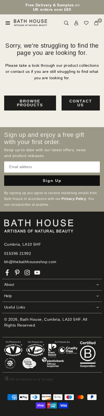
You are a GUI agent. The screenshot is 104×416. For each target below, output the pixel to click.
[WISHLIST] (86, 23)
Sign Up (52, 180)
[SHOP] (8, 23)
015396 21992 (17, 253)
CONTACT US (80, 103)
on (53, 7)
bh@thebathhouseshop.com (30, 262)
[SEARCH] (66, 23)
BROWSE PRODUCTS (30, 103)
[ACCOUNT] (76, 23)
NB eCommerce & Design (31, 379)
